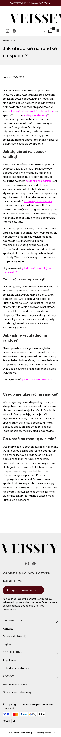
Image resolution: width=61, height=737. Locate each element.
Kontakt (8, 628)
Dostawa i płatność (14, 636)
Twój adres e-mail (13, 580)
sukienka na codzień (38, 180)
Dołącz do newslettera (23, 590)
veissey (6, 40)
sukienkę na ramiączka (38, 201)
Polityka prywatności (16, 668)
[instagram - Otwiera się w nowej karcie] (7, 31)
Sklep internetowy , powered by (29, 732)
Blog (15, 40)
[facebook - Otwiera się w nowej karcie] (14, 31)
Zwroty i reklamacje (15, 684)
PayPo (7, 644)
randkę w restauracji (34, 115)
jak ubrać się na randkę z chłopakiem (31, 111)
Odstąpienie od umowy (17, 692)
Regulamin (43, 598)
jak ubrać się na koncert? (37, 379)
